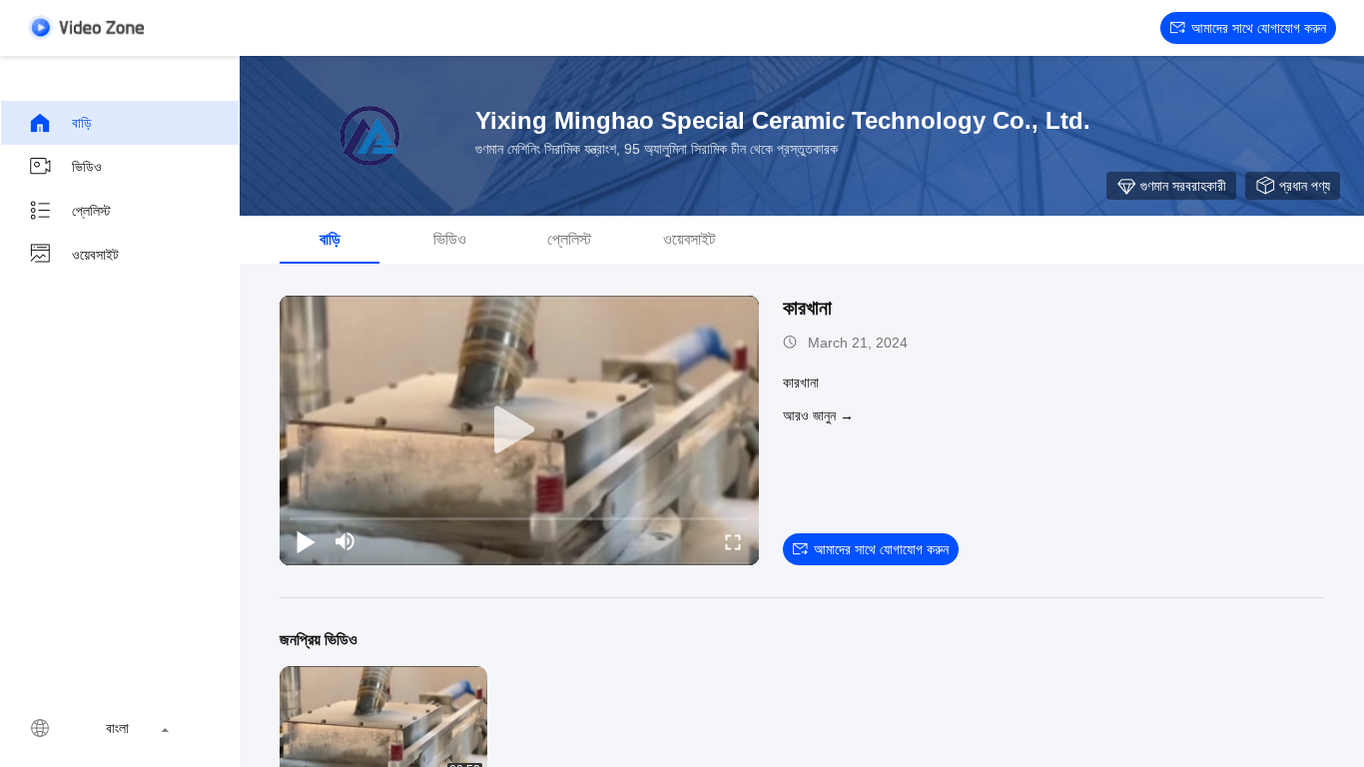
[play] (519, 430)
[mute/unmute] (345, 541)
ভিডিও (87, 167)
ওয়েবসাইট (95, 255)
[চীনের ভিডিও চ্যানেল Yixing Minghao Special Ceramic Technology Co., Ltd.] (86, 27)
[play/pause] (306, 541)
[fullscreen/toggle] (733, 541)
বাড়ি (82, 123)
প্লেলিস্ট (91, 211)
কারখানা (807, 308)
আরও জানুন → (818, 415)
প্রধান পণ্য (1304, 186)
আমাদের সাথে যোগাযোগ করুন (1258, 28)
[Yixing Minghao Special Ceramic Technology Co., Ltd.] (369, 136)
